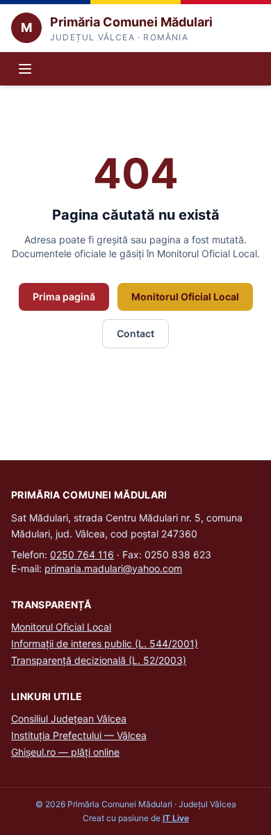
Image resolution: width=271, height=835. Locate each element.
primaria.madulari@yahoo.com (113, 568)
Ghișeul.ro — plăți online (65, 752)
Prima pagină (64, 296)
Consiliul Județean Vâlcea (68, 718)
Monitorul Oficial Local (185, 296)
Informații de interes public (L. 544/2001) (104, 643)
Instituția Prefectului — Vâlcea (79, 735)
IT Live (176, 818)
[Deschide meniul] (25, 69)
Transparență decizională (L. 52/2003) (98, 660)
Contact (135, 333)
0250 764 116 (82, 554)
